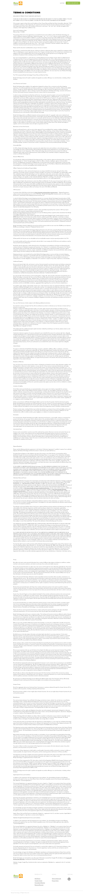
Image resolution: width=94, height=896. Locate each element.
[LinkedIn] (69, 879)
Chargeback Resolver (40, 882)
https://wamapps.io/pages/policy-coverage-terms (46, 192)
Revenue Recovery (39, 885)
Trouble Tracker (38, 880)
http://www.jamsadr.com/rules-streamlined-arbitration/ (36, 488)
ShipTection (37, 878)
